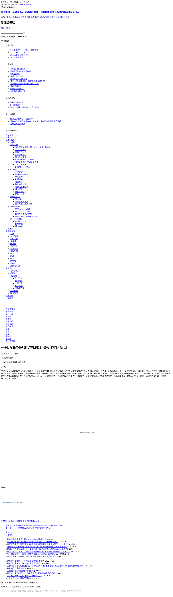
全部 (12, 142)
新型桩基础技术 (21, 174)
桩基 (12, 256)
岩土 (12, 254)
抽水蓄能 (19, 224)
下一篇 (28, 528)
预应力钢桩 (15, 74)
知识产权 (19, 278)
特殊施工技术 (20, 184)
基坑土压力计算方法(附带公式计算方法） (24, 576)
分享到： (4, 521)
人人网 (37, 521)
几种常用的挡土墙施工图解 (18, 578)
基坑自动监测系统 (17, 69)
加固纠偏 (19, 179)
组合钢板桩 (5, 28)
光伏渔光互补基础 (22, 209)
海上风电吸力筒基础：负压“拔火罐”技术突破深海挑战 (29, 557)
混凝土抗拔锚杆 (17, 76)
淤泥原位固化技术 (17, 91)
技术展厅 (14, 169)
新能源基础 (15, 207)
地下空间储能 (16, 219)
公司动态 (9, 137)
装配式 (13, 263)
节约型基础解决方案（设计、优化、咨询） (33, 147)
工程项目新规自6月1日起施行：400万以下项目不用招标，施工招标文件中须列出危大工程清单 (46, 566)
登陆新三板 (19, 288)
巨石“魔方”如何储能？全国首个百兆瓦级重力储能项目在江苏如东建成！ (37, 547)
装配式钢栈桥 (16, 86)
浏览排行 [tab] (9, 535)
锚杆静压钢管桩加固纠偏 (20, 71)
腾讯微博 (30, 521)
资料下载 (14, 239)
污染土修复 (19, 194)
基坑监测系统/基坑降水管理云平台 (24, 107)
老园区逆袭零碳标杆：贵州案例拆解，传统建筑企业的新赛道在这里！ (36, 549)
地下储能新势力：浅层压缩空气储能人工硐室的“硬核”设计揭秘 (33, 554)
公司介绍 (14, 271)
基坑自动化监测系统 (23, 204)
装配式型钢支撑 (17, 89)
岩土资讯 (14, 236)
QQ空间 (15, 521)
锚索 (12, 259)
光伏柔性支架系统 (17, 124)
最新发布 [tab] (9, 532)
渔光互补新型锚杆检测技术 (21, 119)
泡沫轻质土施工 (21, 157)
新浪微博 (22, 521)
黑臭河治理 (19, 192)
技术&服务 (10, 140)
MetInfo (38, 587)
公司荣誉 (19, 281)
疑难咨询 (9, 296)
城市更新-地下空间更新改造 (26, 162)
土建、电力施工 (21, 165)
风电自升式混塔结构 (23, 214)
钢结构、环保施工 (22, 167)
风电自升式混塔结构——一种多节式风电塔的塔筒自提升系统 (35, 121)
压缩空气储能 (20, 221)
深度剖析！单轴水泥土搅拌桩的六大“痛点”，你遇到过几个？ (32, 542)
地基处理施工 (20, 155)
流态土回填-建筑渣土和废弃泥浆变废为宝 (27, 81)
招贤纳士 (14, 291)
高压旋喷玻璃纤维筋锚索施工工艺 (24, 84)
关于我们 (9, 268)
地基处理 (19, 177)
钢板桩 (13, 241)
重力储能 (19, 226)
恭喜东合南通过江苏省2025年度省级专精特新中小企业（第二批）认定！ (37, 544)
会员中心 (29, 5)
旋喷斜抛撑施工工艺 (18, 79)
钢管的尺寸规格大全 (15, 568)
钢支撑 (13, 244)
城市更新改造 (20, 189)
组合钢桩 (19, 199)
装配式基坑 (15, 197)
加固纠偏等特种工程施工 (25, 160)
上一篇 (34, 526)
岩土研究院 (10, 231)
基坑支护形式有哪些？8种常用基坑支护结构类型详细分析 (31, 573)
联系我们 (14, 293)
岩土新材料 (19, 182)
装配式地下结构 (21, 187)
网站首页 (9, 135)
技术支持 (19, 286)
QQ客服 (22, 5)
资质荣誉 (14, 276)
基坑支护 (19, 172)
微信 (10, 521)
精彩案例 (9, 229)
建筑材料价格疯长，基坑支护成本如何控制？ (26, 539)
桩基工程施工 (20, 152)
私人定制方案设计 (17, 57)
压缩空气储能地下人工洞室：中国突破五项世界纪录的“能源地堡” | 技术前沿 (38, 552)
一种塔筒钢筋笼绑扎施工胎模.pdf (11, 502)
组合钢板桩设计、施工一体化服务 (24, 50)
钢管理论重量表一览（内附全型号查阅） (24, 563)
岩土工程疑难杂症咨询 (19, 55)
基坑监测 (14, 249)
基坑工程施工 (20, 150)
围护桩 (13, 261)
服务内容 (14, 145)
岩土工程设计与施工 (18, 52)
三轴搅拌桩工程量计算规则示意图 (21, 571)
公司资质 (19, 283)
